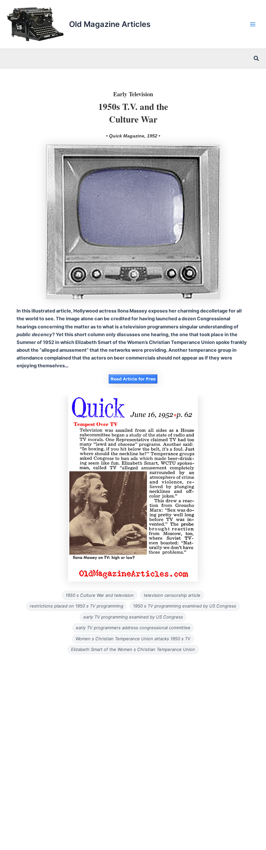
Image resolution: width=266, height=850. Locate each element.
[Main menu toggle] (253, 24)
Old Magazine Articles (110, 24)
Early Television (133, 94)
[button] (257, 58)
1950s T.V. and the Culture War (133, 112)
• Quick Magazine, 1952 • (133, 135)
